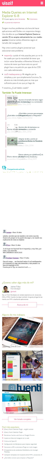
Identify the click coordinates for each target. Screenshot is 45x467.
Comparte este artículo (15, 169)
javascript (10, 22)
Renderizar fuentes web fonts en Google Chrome (19, 435)
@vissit (13, 291)
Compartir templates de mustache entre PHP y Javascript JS (23, 455)
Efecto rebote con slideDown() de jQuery (22, 156)
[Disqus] (22, 201)
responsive (16, 22)
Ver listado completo (22, 419)
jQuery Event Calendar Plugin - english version (18, 429)
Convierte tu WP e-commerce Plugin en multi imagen (20, 447)
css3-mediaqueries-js (13, 74)
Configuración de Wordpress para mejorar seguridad (20, 444)
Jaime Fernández (19, 19)
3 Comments (33, 19)
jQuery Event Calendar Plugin (13, 432)
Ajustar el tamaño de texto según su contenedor (25, 102)
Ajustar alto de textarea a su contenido (21, 129)
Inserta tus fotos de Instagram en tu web (16, 438)
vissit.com (7, 3)
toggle (42, 3)
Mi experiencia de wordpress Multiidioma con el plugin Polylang (21, 451)
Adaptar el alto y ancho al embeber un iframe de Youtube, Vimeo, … (24, 142)
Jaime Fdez (15, 286)
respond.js (8, 55)
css (5, 22)
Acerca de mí (22, 304)
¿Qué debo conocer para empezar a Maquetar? (24, 115)
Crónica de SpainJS (10, 441)
